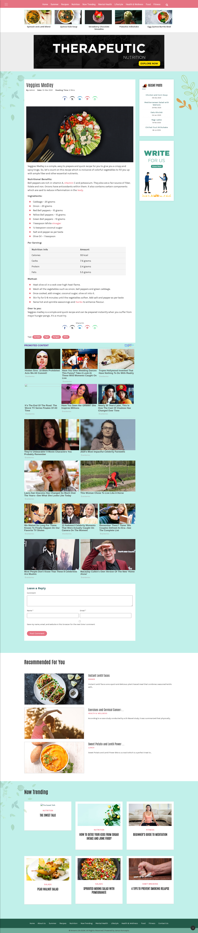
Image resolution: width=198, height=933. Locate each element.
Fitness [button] (156, 4)
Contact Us (163, 923)
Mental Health (101, 923)
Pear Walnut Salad (47, 889)
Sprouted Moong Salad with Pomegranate (99, 890)
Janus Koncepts (122, 930)
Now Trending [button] (88, 4)
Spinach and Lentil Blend (38, 26)
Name (30, 610)
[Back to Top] (193, 928)
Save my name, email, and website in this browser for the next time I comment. (61, 624)
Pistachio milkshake (129, 26)
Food (143, 923)
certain (37, 337)
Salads (48, 884)
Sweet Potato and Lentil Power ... (106, 744)
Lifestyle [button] (118, 4)
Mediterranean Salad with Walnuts (156, 103)
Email (83, 610)
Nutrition (48, 810)
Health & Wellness (97, 713)
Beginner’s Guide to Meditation (150, 834)
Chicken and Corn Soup (157, 95)
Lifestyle (114, 923)
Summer (52, 923)
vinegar (56, 223)
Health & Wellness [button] (134, 4)
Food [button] (148, 4)
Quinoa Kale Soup (68, 26)
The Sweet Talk (48, 815)
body (80, 190)
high (46, 337)
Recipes (63, 923)
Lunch (91, 747)
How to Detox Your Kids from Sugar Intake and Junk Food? (99, 836)
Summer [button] (54, 4)
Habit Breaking (150, 884)
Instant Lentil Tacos (99, 675)
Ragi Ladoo (157, 120)
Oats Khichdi (157, 112)
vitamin (68, 182)
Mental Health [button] (105, 4)
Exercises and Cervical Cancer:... (106, 710)
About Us (42, 923)
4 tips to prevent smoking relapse (150, 888)
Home (45, 4)
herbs (79, 301)
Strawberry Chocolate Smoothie (99, 27)
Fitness (150, 830)
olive (66, 337)
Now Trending (86, 923)
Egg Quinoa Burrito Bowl (159, 26)
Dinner (91, 679)
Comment (31, 593)
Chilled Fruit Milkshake (156, 127)
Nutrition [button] (76, 4)
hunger (56, 337)
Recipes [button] (65, 4)
